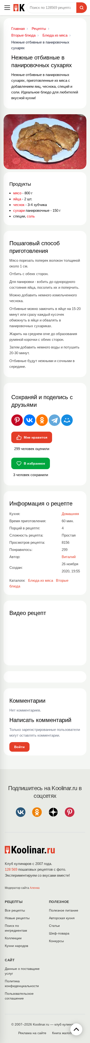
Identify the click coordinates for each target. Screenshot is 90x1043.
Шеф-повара (59, 933)
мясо (17, 193)
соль (31, 216)
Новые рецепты (17, 918)
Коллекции (13, 938)
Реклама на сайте (32, 1033)
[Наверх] (76, 1029)
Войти (19, 747)
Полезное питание (63, 910)
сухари (19, 210)
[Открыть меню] (7, 7)
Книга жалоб (62, 1033)
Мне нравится (35, 437)
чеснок (18, 205)
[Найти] (81, 7)
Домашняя (70, 514)
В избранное (34, 463)
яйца (17, 199)
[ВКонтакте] (29, 420)
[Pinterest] (17, 420)
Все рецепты (15, 910)
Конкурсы (56, 941)
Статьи (54, 926)
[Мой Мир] (67, 420)
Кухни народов (16, 946)
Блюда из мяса (40, 580)
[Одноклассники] (42, 420)
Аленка (35, 888)
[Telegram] (54, 420)
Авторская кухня (62, 918)
